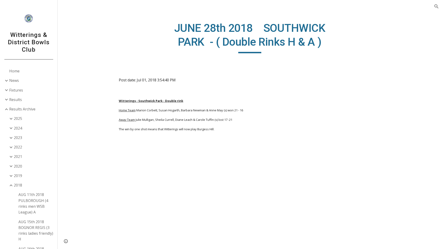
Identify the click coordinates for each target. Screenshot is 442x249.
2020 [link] (18, 166)
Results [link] (15, 99)
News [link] (14, 80)
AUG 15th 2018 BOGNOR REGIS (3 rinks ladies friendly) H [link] (35, 230)
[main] (249, 37)
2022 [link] (18, 147)
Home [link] (14, 71)
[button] (436, 6)
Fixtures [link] (16, 90)
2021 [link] (18, 156)
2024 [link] (18, 128)
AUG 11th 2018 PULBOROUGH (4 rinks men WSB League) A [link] (33, 203)
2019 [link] (18, 175)
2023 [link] (18, 137)
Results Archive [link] (22, 109)
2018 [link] (18, 185)
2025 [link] (18, 118)
